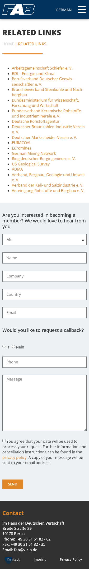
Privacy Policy (71, 559)
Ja (7, 347)
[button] (8, 560)
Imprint (40, 559)
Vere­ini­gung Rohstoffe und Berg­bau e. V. (48, 190)
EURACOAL (21, 142)
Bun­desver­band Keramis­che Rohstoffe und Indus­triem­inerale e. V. (46, 113)
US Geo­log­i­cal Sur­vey (31, 164)
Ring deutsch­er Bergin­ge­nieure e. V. (44, 158)
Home (8, 44)
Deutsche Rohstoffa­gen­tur (36, 121)
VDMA (17, 169)
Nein (20, 347)
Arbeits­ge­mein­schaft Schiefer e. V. (42, 68)
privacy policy (14, 457)
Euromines (21, 148)
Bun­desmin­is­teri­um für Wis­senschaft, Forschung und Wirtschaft (45, 103)
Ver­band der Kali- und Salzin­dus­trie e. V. (48, 185)
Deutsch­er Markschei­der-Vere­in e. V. (44, 137)
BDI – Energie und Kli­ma (33, 73)
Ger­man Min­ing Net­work (34, 153)
